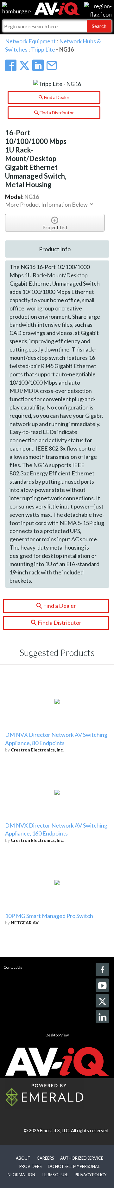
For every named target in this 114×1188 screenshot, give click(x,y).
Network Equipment (30, 41)
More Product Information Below (47, 204)
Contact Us (12, 967)
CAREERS (45, 1158)
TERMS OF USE (54, 1174)
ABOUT (23, 1158)
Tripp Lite (43, 49)
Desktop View (57, 1035)
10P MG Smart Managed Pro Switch (49, 915)
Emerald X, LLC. (55, 1130)
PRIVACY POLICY (90, 1174)
